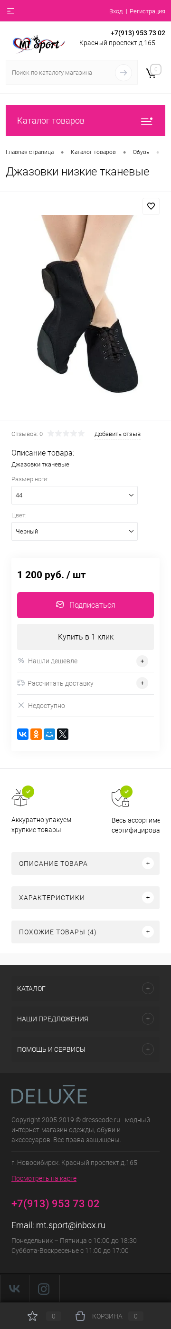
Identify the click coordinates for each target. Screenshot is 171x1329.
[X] (62, 734)
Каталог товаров (51, 121)
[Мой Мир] (49, 734)
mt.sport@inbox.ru (70, 1225)
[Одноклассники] (36, 734)
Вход (116, 11)
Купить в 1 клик (86, 636)
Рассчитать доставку (61, 683)
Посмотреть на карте (43, 1178)
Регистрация (147, 11)
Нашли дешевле (52, 661)
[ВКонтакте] (22, 734)
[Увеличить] (85, 307)
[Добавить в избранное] (151, 206)
